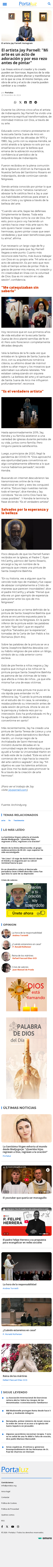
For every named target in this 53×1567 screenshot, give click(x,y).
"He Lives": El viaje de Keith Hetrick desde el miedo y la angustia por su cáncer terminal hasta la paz (21, 860)
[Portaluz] (28, 4)
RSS (3, 1520)
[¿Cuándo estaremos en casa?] (26, 1312)
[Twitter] (20, 102)
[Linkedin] (30, 102)
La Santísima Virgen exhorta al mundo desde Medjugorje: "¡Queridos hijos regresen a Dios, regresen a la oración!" (20, 839)
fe (9, 820)
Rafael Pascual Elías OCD (25, 958)
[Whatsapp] (15, 102)
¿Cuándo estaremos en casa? (26, 944)
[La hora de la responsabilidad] (26, 1266)
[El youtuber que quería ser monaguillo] (26, 1179)
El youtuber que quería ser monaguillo (25, 1197)
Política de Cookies (9, 1503)
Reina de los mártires (22, 955)
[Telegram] (35, 102)
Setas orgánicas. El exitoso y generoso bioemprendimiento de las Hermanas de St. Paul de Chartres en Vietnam (27, 1449)
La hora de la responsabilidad (27, 932)
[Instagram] (18, 1526)
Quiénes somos (7, 1515)
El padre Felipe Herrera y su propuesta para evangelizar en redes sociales (24, 1241)
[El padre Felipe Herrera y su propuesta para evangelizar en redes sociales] (26, 1222)
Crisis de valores (9, 880)
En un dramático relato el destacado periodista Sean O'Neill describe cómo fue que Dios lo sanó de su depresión (22, 871)
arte (3, 820)
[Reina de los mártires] (26, 1358)
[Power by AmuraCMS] (45, 1538)
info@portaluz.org (8, 1485)
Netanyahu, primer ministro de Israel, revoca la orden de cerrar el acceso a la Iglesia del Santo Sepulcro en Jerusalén (28, 1423)
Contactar (5, 1497)
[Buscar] (49, 4)
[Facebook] (25, 102)
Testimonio (19, 820)
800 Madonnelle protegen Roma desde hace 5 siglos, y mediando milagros (28, 1411)
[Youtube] (13, 1526)
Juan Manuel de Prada (23, 969)
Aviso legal (5, 1491)
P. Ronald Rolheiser (22, 947)
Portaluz (9, 92)
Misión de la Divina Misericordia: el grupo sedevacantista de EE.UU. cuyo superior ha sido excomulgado (22, 850)
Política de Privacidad (10, 1509)
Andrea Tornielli (20, 935)
